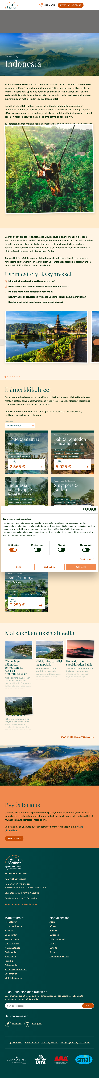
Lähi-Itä (53, 948)
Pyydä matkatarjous (70, 5)
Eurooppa (54, 935)
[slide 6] (17, 376)
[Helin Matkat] (12, 5)
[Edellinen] (3, 342)
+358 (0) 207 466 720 (20, 884)
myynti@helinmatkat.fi (15, 879)
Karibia (53, 943)
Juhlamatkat (11, 935)
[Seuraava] (96, 342)
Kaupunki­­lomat (12, 939)
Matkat (8, 57)
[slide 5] (14, 376)
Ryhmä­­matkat (11, 965)
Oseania (53, 952)
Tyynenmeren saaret (59, 956)
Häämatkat (10, 930)
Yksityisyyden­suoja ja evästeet (75, 1042)
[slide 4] (12, 376)
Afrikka (53, 926)
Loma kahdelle (12, 943)
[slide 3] (10, 376)
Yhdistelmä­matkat (13, 978)
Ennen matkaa (32, 1042)
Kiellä (18, 567)
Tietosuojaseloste (49, 1042)
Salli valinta (49, 567)
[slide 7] (19, 376)
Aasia (14, 57)
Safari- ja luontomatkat (16, 969)
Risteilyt (9, 961)
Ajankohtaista (15, 1042)
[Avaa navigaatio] (91, 5)
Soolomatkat (11, 974)
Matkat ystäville (12, 948)
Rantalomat (10, 956)
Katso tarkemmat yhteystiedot (19, 904)
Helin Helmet (11, 922)
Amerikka (54, 930)
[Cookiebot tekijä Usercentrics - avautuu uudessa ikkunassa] (84, 509)
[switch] (37, 550)
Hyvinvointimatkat (14, 926)
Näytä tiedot (85, 559)
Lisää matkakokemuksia (75, 737)
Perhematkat (11, 952)
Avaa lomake (14, 838)
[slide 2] (7, 376)
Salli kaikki (81, 567)
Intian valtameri (57, 939)
